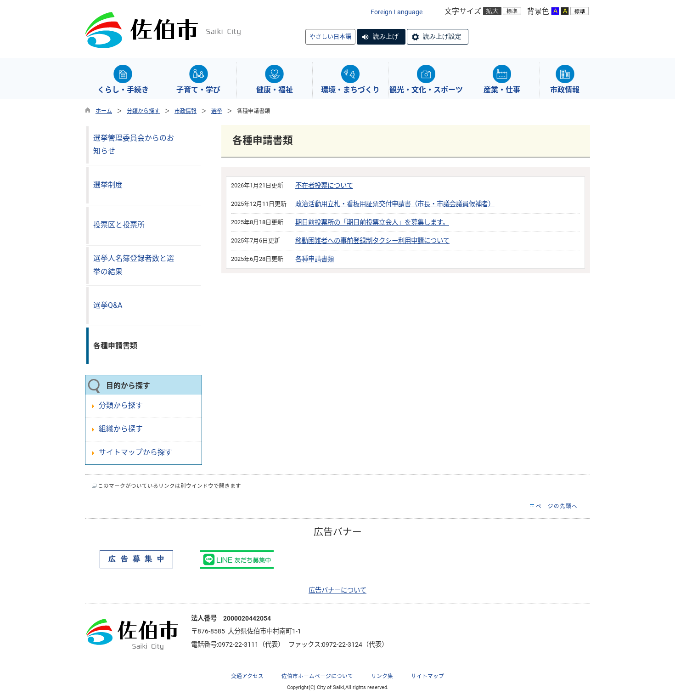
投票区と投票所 (119, 224)
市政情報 (185, 111)
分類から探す (143, 111)
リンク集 (382, 676)
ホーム (104, 111)
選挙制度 (108, 185)
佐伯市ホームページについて (317, 676)
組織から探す (121, 428)
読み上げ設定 (442, 36)
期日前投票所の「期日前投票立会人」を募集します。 (372, 222)
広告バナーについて (337, 590)
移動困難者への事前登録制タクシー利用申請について (372, 241)
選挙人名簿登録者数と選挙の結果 (133, 265)
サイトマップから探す (135, 452)
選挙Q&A (107, 305)
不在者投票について (324, 186)
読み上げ (386, 36)
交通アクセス (247, 676)
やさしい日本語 (330, 36)
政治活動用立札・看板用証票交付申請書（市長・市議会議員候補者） (395, 204)
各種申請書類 (314, 259)
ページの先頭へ (557, 506)
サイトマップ (427, 676)
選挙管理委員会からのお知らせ (133, 145)
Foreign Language (396, 12)
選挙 (216, 111)
